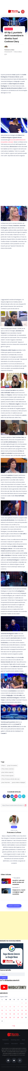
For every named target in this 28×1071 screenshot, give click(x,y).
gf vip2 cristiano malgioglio (18, 782)
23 (26, 1014)
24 (2, 1017)
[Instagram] (19, 1060)
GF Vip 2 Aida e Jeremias (7, 769)
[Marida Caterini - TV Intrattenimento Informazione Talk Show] (14, 11)
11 (6, 1010)
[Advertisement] (14, 925)
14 (18, 1010)
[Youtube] (14, 1060)
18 (6, 1014)
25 (6, 1017)
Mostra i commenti (14, 906)
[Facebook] (8, 1060)
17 (2, 1014)
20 (14, 1014)
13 (14, 1010)
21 (18, 1014)
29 (22, 1017)
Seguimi (14, 827)
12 (10, 1010)
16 (26, 1010)
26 (10, 1017)
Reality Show (8, 29)
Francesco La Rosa (9, 50)
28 (18, 1017)
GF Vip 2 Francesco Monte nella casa (10, 779)
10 (2, 1010)
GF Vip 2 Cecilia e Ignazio (7, 775)
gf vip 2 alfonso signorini (7, 772)
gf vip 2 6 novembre (12, 765)
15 (22, 1010)
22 (22, 1014)
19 (10, 1014)
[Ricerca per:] (12, 974)
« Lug (13, 1026)
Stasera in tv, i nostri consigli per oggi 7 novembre (18, 892)
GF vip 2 (3, 765)
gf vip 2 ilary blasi (5, 782)
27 (14, 1017)
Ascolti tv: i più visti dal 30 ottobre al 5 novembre (18, 882)
